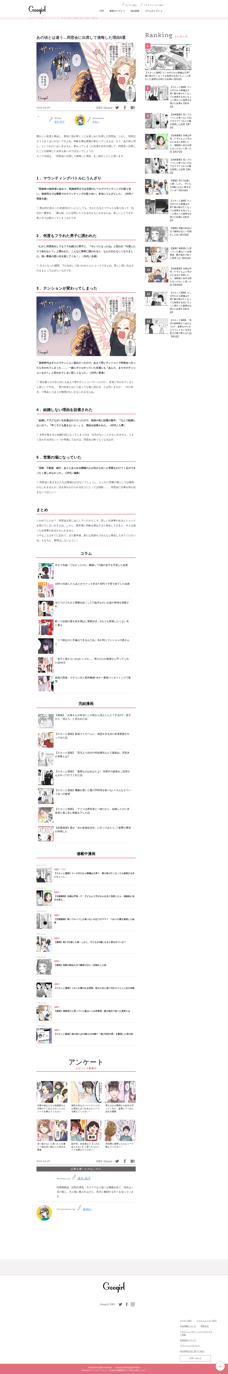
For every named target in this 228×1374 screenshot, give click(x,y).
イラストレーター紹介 (153, 5)
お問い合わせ (195, 1358)
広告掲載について (188, 1326)
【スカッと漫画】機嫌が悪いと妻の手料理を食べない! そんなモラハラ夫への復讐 (93, 792)
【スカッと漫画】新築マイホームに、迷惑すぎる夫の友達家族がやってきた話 (92, 736)
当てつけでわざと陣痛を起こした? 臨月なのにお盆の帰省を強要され (92, 604)
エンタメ (52, 18)
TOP (101, 11)
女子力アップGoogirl (36, 18)
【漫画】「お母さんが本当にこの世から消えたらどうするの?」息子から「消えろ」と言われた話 (93, 717)
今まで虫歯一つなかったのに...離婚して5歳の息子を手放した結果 (91, 565)
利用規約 (184, 1340)
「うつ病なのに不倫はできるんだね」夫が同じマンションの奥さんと (92, 642)
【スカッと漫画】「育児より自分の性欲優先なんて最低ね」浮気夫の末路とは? (92, 754)
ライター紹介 (131, 5)
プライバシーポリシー (190, 1346)
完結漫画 (134, 11)
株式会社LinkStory (132, 1367)
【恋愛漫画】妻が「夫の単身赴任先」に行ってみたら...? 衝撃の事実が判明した (93, 829)
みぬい (96, 121)
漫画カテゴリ (117, 11)
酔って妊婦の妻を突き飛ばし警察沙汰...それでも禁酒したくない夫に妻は (92, 623)
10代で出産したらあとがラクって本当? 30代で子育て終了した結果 (92, 583)
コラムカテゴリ (153, 11)
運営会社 (205, 1326)
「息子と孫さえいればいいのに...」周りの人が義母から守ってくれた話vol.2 (92, 661)
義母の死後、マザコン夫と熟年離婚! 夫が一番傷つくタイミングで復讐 (93, 679)
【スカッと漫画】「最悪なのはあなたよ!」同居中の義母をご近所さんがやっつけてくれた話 (92, 773)
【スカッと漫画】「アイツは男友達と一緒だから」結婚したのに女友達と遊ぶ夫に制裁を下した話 (92, 811)
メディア (192, 1340)
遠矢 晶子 (59, 121)
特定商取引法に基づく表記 (192, 1351)
